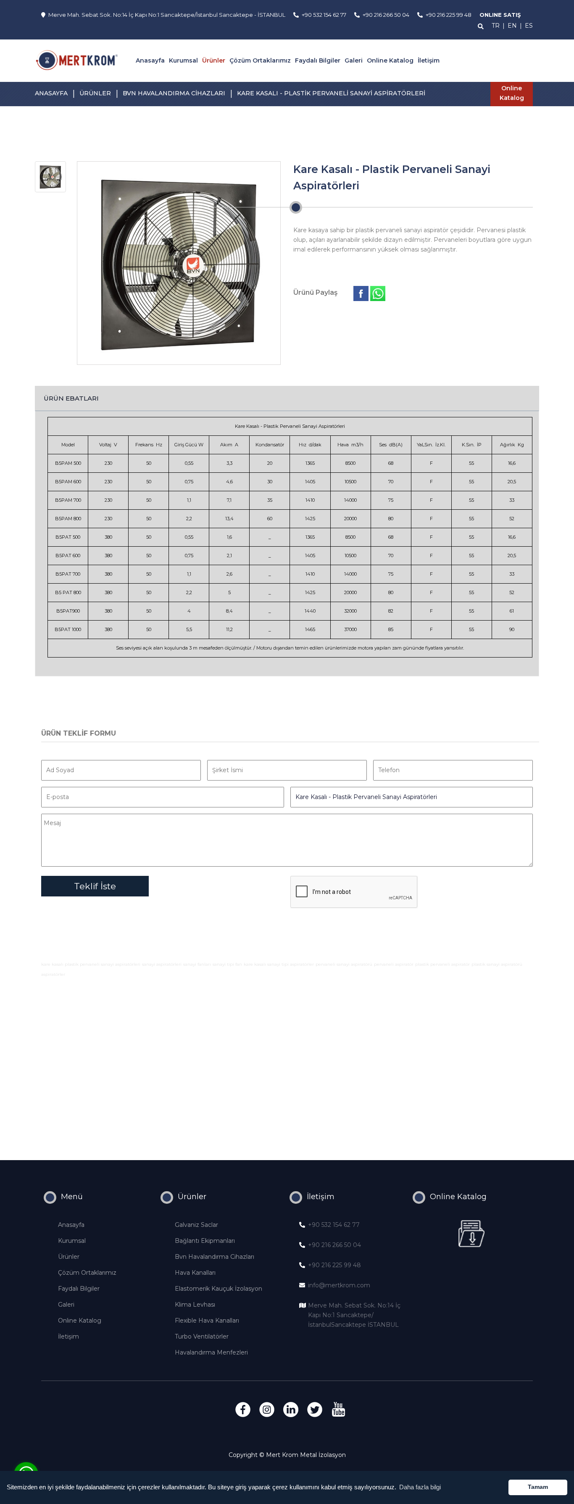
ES (529, 25)
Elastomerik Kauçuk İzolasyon (218, 1288)
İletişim (429, 60)
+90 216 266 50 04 (334, 1245)
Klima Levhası (195, 1304)
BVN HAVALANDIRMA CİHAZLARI (174, 93)
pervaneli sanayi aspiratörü (344, 964)
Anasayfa (150, 60)
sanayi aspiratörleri (162, 964)
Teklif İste (95, 886)
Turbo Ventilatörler (202, 1336)
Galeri (354, 60)
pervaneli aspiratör (393, 964)
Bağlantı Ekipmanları (205, 1241)
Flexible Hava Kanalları (207, 1320)
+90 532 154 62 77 (334, 1225)
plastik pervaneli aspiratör (442, 964)
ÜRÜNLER (95, 93)
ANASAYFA (51, 93)
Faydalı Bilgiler (317, 60)
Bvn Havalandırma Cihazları (214, 1256)
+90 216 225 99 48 (334, 1265)
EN (512, 25)
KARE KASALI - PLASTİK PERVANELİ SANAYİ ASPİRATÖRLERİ (331, 93)
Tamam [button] (538, 1487)
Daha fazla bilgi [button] (420, 1487)
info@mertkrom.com (339, 1285)
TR (496, 25)
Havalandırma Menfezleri (211, 1352)
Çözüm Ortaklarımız (260, 60)
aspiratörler (53, 974)
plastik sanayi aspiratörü (496, 964)
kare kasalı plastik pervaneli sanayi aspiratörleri (90, 964)
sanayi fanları (197, 964)
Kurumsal (183, 60)
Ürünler (213, 60)
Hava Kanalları (195, 1272)
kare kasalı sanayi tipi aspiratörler (279, 964)
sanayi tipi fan (227, 964)
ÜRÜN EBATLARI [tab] (71, 398)
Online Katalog (390, 60)
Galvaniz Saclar (196, 1225)
